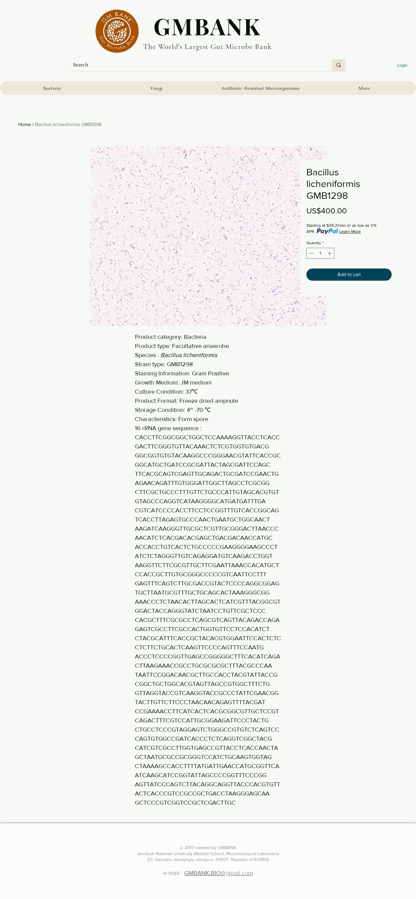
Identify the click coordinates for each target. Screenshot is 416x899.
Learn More (350, 231)
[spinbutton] (320, 253)
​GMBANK (207, 26)
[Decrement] (311, 253)
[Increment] (330, 253)
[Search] (338, 65)
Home (24, 124)
